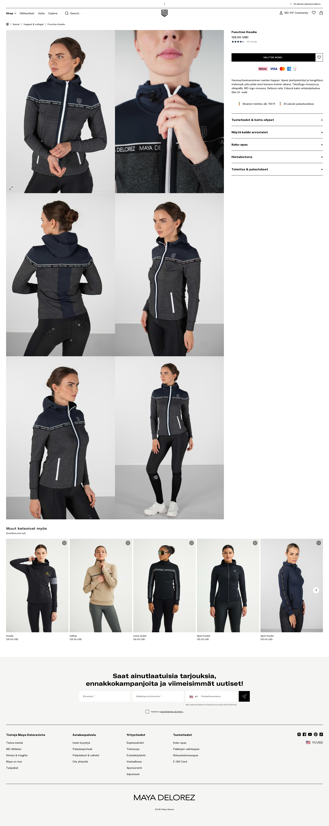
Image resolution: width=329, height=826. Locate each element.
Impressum (133, 774)
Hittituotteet (27, 13)
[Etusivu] (7, 24)
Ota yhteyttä (80, 761)
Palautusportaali (86, 749)
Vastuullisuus (134, 761)
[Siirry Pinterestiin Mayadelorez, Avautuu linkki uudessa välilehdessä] (316, 734)
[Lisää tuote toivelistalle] (319, 57)
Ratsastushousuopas (185, 755)
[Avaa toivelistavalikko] (313, 13)
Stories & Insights (17, 755)
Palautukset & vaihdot (86, 755)
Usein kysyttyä (81, 742)
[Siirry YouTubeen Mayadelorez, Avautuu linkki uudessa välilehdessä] (310, 734)
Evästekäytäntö (136, 755)
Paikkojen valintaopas (186, 749)
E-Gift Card (180, 761)
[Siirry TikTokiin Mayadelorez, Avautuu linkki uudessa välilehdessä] (321, 734)
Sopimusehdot (135, 742)
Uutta (41, 13)
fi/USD (314, 742)
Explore (52, 13)
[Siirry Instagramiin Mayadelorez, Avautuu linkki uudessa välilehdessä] (299, 734)
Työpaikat (12, 768)
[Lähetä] (244, 696)
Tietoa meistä (14, 742)
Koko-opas (179, 742)
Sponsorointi (134, 768)
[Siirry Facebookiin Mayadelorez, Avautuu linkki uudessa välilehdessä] (304, 734)
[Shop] (15, 13)
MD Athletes (13, 749)
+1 (193, 697)
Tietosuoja (133, 749)
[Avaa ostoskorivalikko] (321, 13)
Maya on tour (14, 761)
